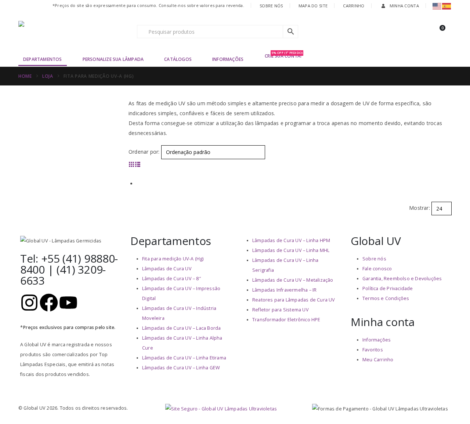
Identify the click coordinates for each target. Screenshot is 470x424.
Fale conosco (377, 269)
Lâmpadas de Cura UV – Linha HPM (291, 240)
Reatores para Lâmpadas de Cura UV (293, 300)
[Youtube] (68, 302)
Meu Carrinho (377, 360)
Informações (227, 59)
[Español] (447, 5)
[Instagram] (29, 302)
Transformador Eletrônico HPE (286, 320)
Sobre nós (374, 259)
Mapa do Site (313, 5)
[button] (132, 164)
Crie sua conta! (284, 55)
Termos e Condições (385, 298)
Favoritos (372, 350)
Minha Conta (404, 5)
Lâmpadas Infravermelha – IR (284, 290)
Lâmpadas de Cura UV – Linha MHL (290, 250)
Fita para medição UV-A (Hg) (172, 259)
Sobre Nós (271, 5)
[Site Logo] (64, 31)
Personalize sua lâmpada (113, 59)
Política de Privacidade (387, 288)
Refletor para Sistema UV (280, 310)
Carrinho (353, 5)
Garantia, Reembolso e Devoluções (402, 278)
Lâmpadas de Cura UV (167, 269)
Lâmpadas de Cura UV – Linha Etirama (184, 358)
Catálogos (178, 59)
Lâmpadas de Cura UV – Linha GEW (181, 368)
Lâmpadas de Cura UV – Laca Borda (181, 328)
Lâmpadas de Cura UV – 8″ (171, 278)
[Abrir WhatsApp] (452, 405)
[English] (437, 5)
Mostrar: (419, 207)
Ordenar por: (144, 151)
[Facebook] (49, 302)
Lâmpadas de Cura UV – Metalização (292, 280)
